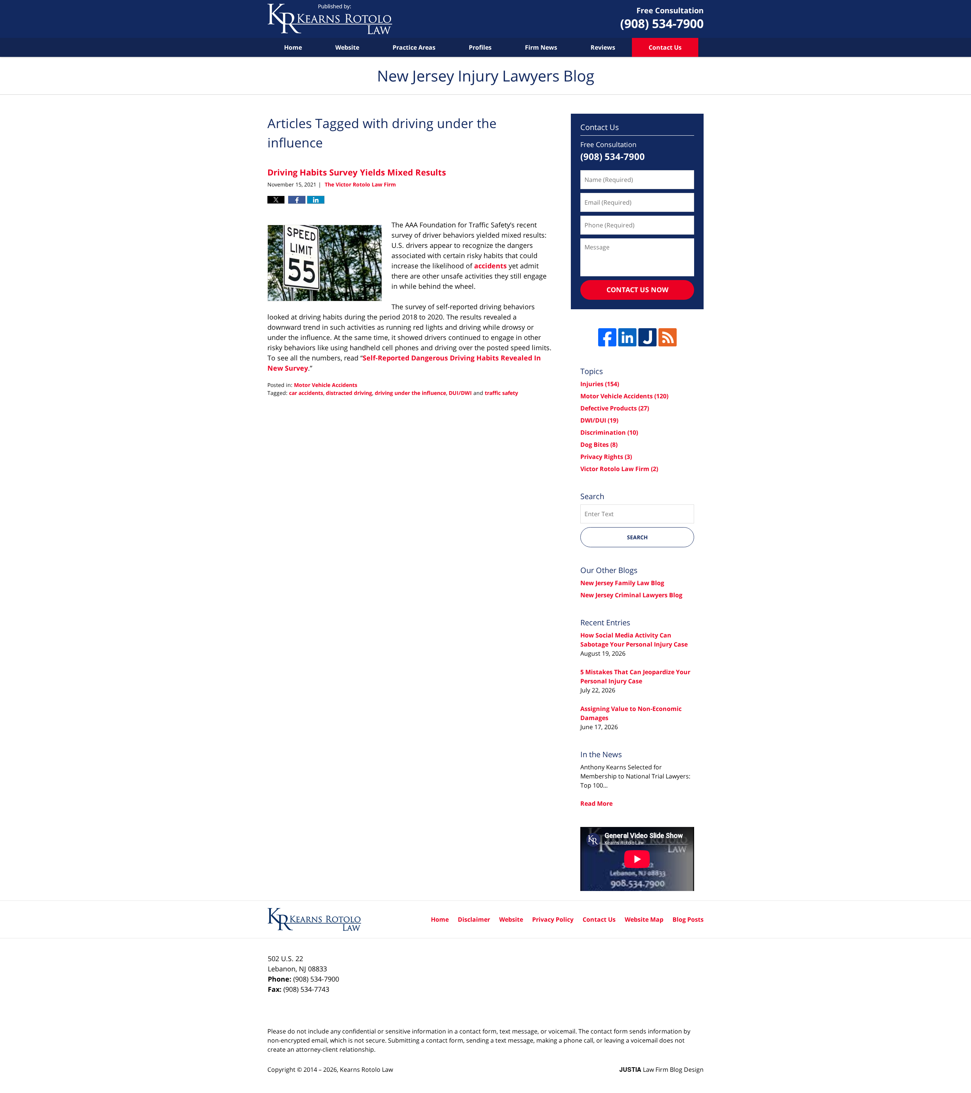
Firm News (541, 47)
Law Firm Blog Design (661, 1069)
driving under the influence (410, 392)
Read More (596, 803)
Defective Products (614, 408)
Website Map (644, 919)
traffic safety (501, 392)
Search (637, 537)
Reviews (603, 47)
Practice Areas (414, 47)
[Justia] (647, 337)
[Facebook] (607, 337)
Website (347, 47)
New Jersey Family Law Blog (622, 583)
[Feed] (667, 337)
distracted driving (349, 392)
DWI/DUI (599, 420)
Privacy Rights (606, 457)
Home (293, 47)
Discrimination (609, 432)
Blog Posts (688, 919)
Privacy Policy (552, 919)
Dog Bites (598, 444)
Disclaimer (474, 919)
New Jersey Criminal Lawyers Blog (631, 595)
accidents (490, 265)
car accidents (306, 392)
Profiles (480, 47)
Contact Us (665, 47)
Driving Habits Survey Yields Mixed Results (356, 172)
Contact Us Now (637, 289)
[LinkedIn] (627, 337)
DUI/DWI (460, 392)
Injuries (599, 384)
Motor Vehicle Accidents (325, 384)
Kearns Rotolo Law (366, 1069)
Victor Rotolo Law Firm (619, 469)
